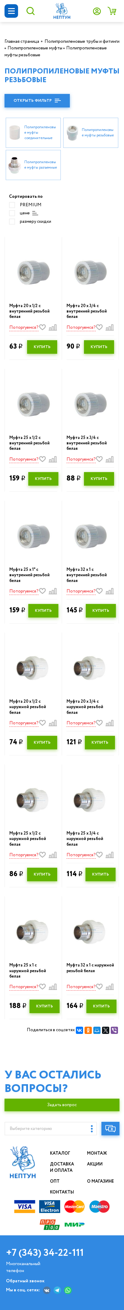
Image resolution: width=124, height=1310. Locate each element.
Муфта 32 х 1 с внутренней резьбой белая (87, 575)
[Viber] (114, 1030)
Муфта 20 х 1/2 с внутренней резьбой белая (29, 311)
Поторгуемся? (24, 327)
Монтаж (97, 1153)
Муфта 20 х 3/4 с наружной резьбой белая (85, 707)
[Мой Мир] (97, 1030)
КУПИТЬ (42, 347)
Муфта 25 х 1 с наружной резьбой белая (27, 971)
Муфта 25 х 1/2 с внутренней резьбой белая (29, 443)
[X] (105, 1030)
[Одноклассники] (88, 1030)
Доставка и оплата (62, 1167)
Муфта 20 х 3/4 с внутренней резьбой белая (87, 311)
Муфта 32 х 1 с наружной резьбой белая (90, 968)
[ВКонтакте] (79, 1030)
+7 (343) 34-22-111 (45, 1253)
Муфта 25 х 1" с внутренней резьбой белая (29, 575)
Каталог (60, 1153)
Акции (95, 1164)
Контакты (62, 1192)
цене (25, 213)
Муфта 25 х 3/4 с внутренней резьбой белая (87, 443)
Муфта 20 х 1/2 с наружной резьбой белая (27, 707)
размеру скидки (35, 221)
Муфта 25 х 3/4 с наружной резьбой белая (85, 839)
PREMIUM (31, 205)
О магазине (100, 1181)
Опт (55, 1181)
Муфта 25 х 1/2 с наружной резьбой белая (27, 839)
